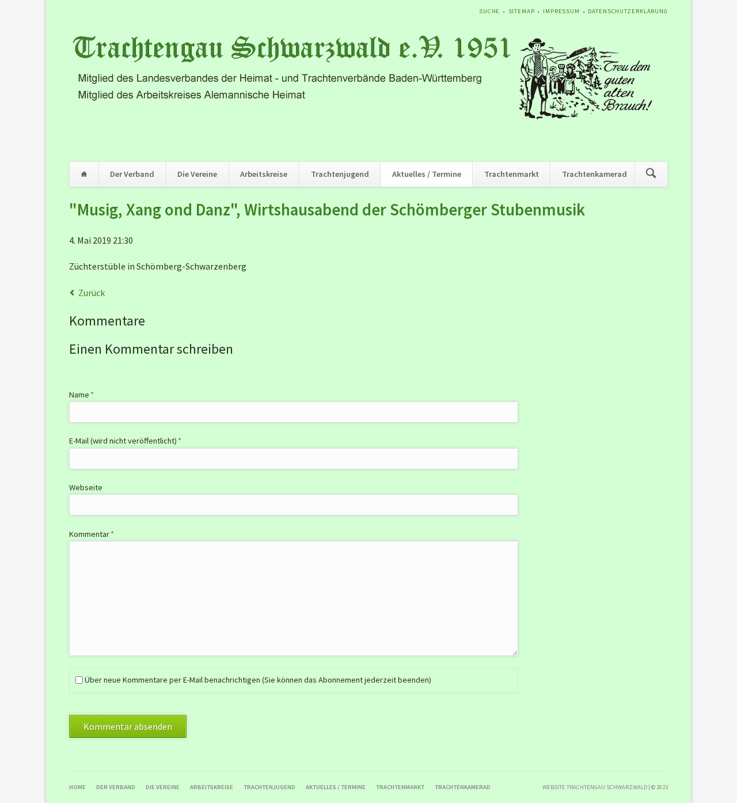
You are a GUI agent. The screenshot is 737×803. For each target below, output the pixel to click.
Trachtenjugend (340, 174)
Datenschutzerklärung (628, 11)
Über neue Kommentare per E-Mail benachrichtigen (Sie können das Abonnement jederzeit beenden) (258, 680)
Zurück (91, 292)
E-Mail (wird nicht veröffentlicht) (125, 440)
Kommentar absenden (127, 726)
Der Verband (132, 174)
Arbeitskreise (263, 174)
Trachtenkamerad (594, 174)
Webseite (85, 487)
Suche (489, 11)
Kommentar (91, 533)
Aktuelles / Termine (426, 174)
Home (84, 174)
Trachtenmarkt (511, 174)
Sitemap (521, 11)
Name (86, 394)
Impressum (561, 11)
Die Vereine (197, 174)
